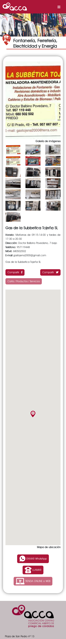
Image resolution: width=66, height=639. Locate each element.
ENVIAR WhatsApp (36, 558)
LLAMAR (36, 569)
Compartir (14, 272)
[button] (33, 414)
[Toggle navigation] (58, 6)
